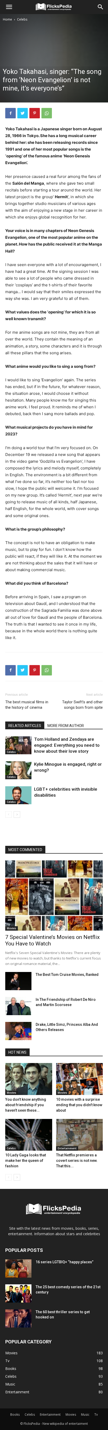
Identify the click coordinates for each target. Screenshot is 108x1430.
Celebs (22, 19)
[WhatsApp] (46, 113)
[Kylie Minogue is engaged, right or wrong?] (18, 770)
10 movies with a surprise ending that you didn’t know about (79, 1104)
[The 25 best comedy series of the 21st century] (18, 1293)
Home (7, 19)
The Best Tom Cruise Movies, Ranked (67, 974)
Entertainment (67, 1148)
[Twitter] (22, 113)
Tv (96, 1414)
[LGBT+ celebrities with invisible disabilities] (18, 795)
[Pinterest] (34, 113)
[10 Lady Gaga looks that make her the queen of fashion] (28, 1135)
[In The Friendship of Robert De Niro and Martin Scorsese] (18, 1006)
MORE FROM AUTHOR (65, 726)
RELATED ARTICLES (24, 726)
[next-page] (17, 814)
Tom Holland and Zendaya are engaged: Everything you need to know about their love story (67, 745)
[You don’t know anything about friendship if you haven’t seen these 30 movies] (28, 1079)
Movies (11, 928)
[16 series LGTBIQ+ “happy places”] (18, 1268)
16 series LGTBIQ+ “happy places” (64, 1262)
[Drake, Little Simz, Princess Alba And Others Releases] (18, 1031)
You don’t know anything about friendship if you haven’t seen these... (25, 1104)
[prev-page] (8, 814)
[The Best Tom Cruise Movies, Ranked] (18, 981)
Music (85, 1414)
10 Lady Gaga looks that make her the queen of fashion (25, 1160)
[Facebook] (10, 113)
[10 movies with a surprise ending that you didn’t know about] (79, 1079)
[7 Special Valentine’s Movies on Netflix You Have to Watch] (54, 895)
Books (15, 1414)
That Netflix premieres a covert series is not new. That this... (77, 1160)
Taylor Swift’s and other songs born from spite (82, 705)
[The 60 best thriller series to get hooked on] (18, 1318)
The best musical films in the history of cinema (26, 705)
